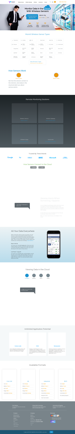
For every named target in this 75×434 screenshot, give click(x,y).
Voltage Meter (16, 48)
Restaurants (57, 346)
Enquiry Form (32, 416)
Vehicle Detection (33, 53)
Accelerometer (60, 44)
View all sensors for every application (36, 63)
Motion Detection (33, 44)
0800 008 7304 (62, 2)
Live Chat (31, 418)
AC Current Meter (24, 49)
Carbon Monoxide (42, 44)
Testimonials (15, 426)
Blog (14, 421)
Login (31, 424)
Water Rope (60, 40)
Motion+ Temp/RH (50, 57)
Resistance (42, 48)
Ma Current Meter (51, 49)
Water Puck (51, 40)
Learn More (44, 432)
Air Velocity (60, 52)
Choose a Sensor (24, 120)
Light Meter (15, 52)
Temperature (16, 40)
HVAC (37, 346)
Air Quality (51, 52)
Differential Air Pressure (16, 57)
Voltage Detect (32, 49)
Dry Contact (51, 44)
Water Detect (42, 40)
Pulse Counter (60, 48)
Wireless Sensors (21, 2)
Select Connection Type (51, 120)
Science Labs (18, 346)
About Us (32, 423)
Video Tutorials (16, 424)
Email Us (31, 415)
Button (41, 52)
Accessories (41, 2)
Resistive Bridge (41, 57)
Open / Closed (23, 44)
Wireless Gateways (29, 2)
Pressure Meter (23, 53)
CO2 (32, 40)
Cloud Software (30, 240)
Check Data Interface (24, 141)
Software (35, 2)
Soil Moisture (33, 57)
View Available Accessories (50, 141)
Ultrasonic (15, 44)
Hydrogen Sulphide (24, 57)
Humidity (23, 40)
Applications (15, 423)
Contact (45, 2)
